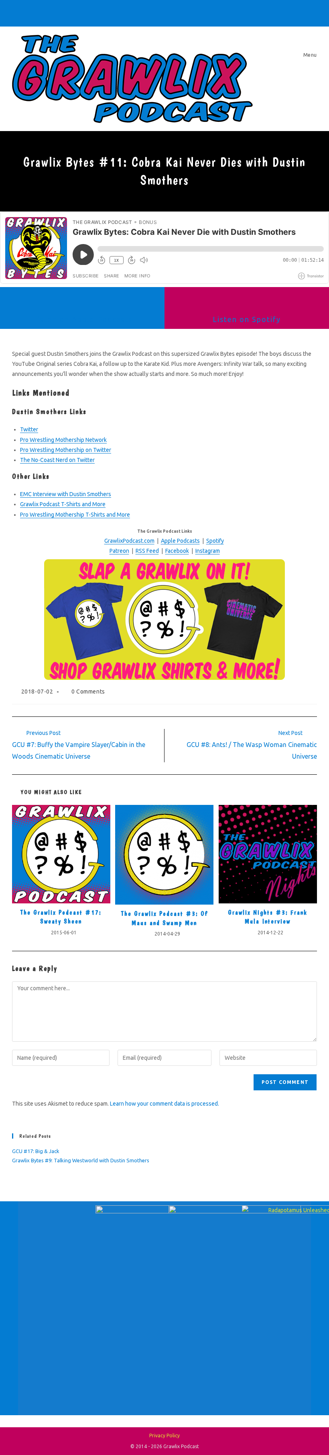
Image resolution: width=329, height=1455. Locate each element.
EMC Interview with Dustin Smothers (65, 494)
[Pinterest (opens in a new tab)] (143, 12)
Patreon (119, 551)
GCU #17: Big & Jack (35, 1151)
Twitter (29, 429)
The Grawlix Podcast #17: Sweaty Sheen (61, 917)
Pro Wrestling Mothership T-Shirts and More (75, 514)
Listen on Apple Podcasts (82, 319)
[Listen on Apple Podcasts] (82, 301)
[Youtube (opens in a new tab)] (177, 12)
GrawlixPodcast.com (129, 541)
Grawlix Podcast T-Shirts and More (63, 504)
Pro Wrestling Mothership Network (63, 440)
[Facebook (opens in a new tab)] (132, 12)
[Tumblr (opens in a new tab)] (165, 12)
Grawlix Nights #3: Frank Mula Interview (267, 917)
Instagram (207, 551)
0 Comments (88, 691)
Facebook (177, 551)
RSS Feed (147, 551)
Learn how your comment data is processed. (164, 1103)
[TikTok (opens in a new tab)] (188, 12)
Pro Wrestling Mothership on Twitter (65, 450)
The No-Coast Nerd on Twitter (57, 460)
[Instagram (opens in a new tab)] (154, 12)
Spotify (215, 541)
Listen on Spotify (247, 319)
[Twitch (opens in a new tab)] (198, 12)
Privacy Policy (164, 1435)
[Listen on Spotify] (247, 301)
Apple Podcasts (180, 541)
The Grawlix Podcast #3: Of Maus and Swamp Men (164, 918)
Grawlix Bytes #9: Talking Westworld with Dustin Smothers (80, 1160)
